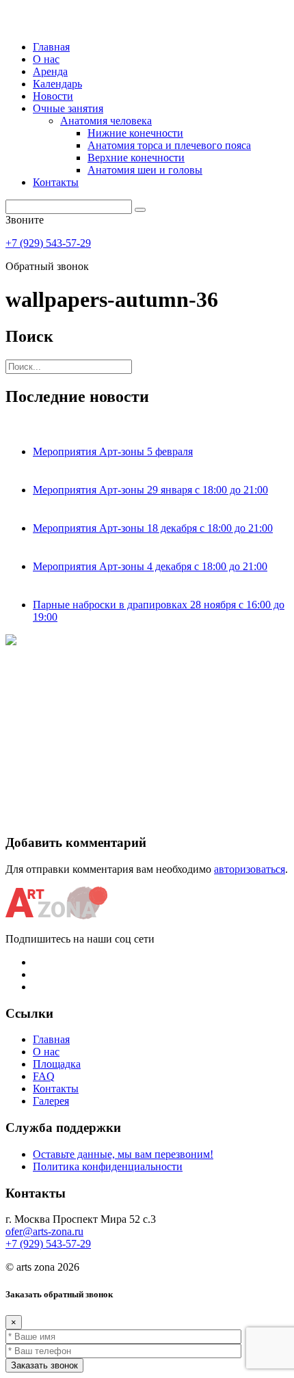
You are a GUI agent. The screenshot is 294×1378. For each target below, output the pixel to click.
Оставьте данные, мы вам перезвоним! (123, 1154)
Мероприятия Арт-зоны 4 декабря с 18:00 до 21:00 (150, 566)
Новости (53, 96)
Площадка (57, 1064)
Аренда (50, 71)
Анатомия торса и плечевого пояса (169, 145)
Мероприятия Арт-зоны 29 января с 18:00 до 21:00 (150, 490)
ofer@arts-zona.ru (44, 1231)
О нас (46, 59)
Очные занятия (68, 108)
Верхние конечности (136, 157)
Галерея (51, 1101)
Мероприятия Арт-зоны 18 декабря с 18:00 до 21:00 (153, 528)
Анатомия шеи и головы (145, 170)
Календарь (57, 84)
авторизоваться (249, 869)
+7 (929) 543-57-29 (48, 243)
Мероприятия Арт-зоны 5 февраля (113, 451)
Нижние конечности (135, 133)
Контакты (56, 182)
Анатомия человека (106, 120)
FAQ (44, 1076)
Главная (51, 47)
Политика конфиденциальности (108, 1166)
